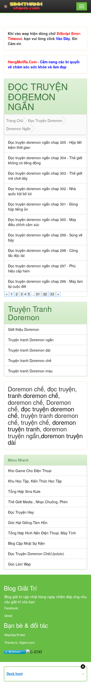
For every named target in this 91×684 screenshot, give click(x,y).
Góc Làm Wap (19, 564)
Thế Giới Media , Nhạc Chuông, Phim (38, 501)
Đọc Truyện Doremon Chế (29, 553)
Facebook (11, 608)
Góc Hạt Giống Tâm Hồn (28, 522)
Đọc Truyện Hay (21, 512)
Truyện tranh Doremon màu (30, 370)
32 (45, 293)
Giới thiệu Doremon (23, 329)
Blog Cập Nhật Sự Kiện (26, 543)
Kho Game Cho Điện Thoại (29, 470)
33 (52, 293)
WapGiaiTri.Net (14, 635)
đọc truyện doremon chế (41, 412)
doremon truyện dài (45, 439)
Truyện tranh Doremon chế (29, 360)
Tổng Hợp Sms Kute (24, 491)
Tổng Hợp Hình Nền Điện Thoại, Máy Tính (42, 532)
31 (38, 293)
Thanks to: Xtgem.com (19, 642)
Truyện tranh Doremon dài (29, 350)
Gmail (8, 615)
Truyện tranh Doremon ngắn (31, 339)
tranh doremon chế (33, 395)
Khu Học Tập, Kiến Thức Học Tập (35, 481)
